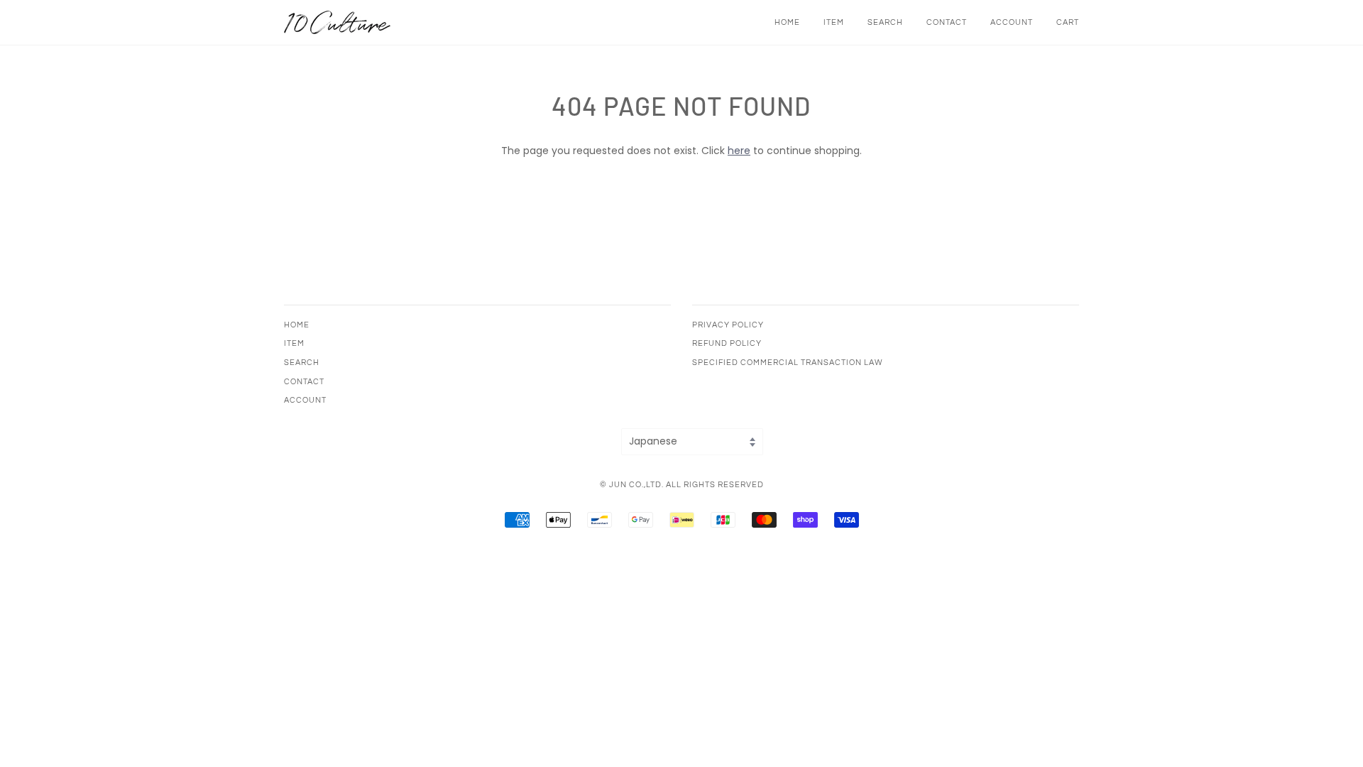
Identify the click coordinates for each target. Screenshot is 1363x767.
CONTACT (946, 22)
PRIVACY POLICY (728, 325)
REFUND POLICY (727, 343)
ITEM (833, 22)
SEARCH (885, 22)
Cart (1067, 22)
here (739, 150)
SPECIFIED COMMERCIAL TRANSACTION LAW (787, 362)
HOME (787, 22)
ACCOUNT (1011, 22)
